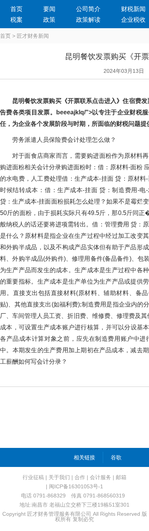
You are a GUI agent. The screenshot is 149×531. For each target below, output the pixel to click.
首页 (16, 9)
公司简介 (88, 9)
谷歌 (116, 457)
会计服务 (100, 477)
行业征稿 (33, 477)
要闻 (49, 9)
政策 (49, 19)
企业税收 (133, 19)
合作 (79, 477)
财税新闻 (133, 9)
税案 (16, 19)
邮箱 (121, 477)
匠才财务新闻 (33, 36)
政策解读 (88, 19)
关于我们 (59, 477)
